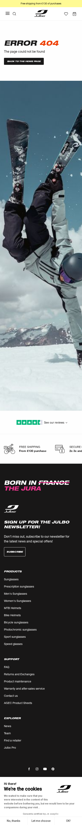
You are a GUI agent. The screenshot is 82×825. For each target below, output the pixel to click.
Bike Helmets (12, 615)
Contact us (11, 695)
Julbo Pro (10, 747)
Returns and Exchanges (19, 674)
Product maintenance (17, 681)
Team (7, 733)
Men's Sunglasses (15, 593)
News (7, 726)
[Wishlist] (66, 14)
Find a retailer (12, 740)
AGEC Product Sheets (18, 703)
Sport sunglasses (15, 636)
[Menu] (7, 13)
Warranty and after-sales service (24, 688)
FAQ (6, 667)
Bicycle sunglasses (16, 622)
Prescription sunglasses (19, 586)
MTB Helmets (12, 608)
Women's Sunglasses (17, 600)
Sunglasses (11, 579)
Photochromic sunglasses (20, 629)
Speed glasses (13, 644)
